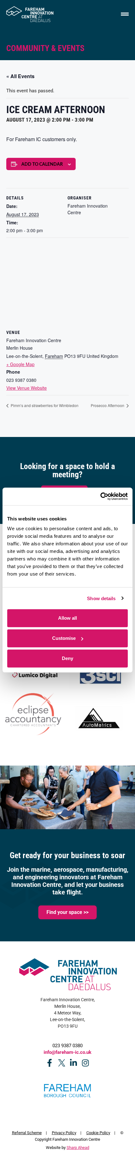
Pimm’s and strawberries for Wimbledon (44, 405)
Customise (64, 638)
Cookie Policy (98, 1132)
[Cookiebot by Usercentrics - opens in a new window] (100, 496)
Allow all (67, 618)
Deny (67, 658)
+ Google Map (20, 364)
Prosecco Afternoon (108, 405)
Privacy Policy (64, 1132)
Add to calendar (42, 164)
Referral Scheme (27, 1132)
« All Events (20, 76)
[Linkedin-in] (74, 1063)
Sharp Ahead (78, 1147)
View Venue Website (26, 388)
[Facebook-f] (50, 1063)
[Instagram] (85, 1063)
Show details (101, 598)
